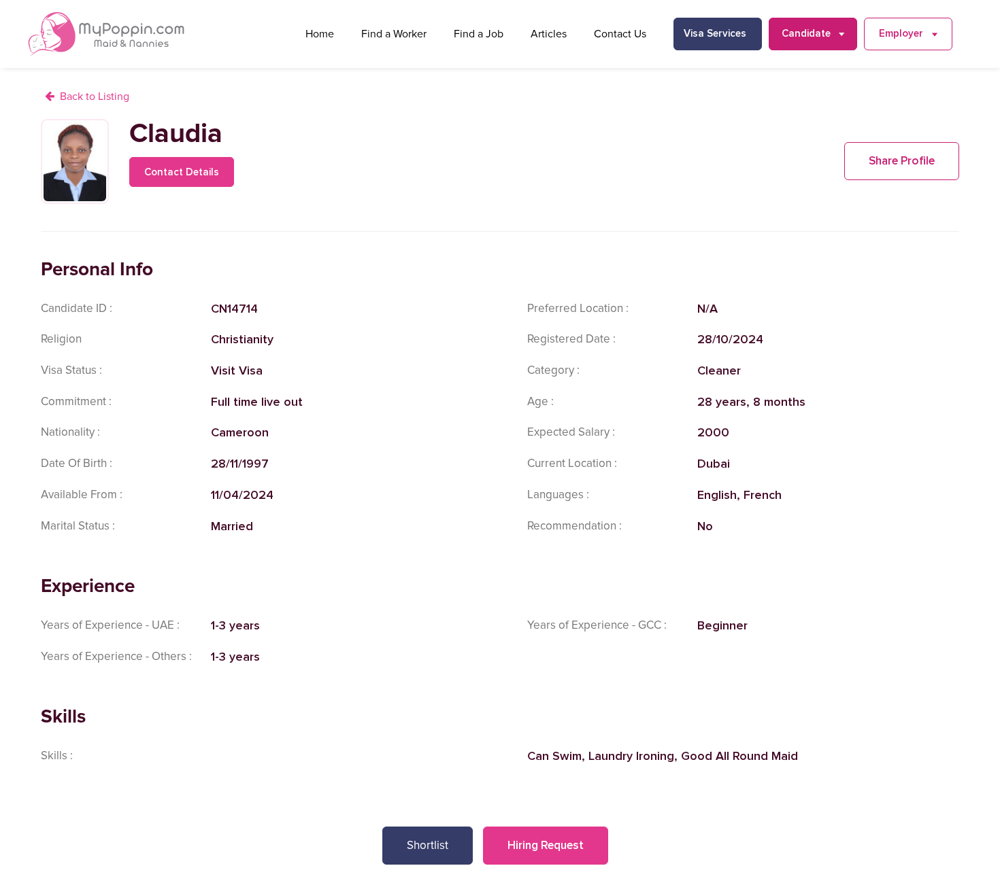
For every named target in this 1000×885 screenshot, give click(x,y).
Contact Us (620, 34)
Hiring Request (545, 845)
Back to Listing (94, 96)
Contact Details (181, 172)
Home (319, 34)
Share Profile (902, 161)
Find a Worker (394, 34)
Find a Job (478, 34)
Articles (549, 34)
